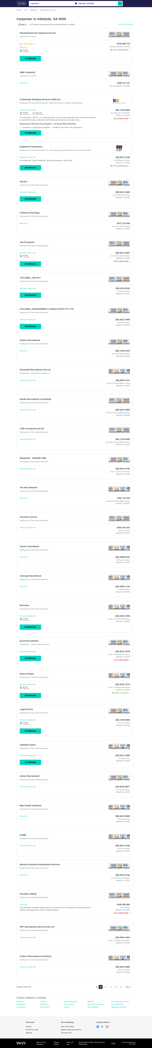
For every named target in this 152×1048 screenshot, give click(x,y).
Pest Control (45, 1007)
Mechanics (44, 1004)
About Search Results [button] (126, 24)
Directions (23, 110)
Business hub (66, 1033)
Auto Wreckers (93, 1007)
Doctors (67, 1007)
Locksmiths (21, 1007)
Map (23, 25)
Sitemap (29, 1033)
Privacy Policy (56, 1043)
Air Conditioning (117, 1004)
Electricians (21, 1004)
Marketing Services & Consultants (78, 150)
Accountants (68, 1004)
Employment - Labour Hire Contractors (35, 373)
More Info (23, 47)
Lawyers (43, 1002)
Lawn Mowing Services (120, 1002)
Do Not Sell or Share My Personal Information (92, 1043)
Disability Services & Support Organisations (66, 103)
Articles (28, 1026)
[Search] (120, 3)
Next (127, 987)
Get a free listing (67, 1026)
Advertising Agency (56, 150)
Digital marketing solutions (71, 1030)
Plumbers (20, 1002)
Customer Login (32, 1030)
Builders (91, 1002)
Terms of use (69, 1043)
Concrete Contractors (96, 1004)
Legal (113, 1043)
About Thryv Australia (41, 1043)
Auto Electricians (70, 1002)
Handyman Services (119, 1007)
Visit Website (30, 58)
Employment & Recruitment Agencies (34, 103)
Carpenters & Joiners (28, 36)
